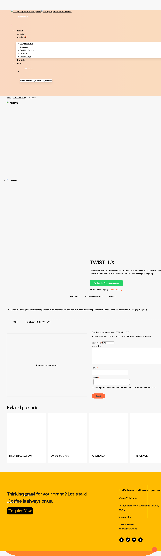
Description (75, 296)
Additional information (94, 296)
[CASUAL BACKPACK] (67, 432)
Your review (97, 346)
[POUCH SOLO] (108, 432)
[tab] (75, 296)
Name (95, 368)
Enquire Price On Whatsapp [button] (108, 283)
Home (9, 98)
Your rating (97, 343)
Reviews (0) (112, 296)
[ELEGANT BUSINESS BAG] (26, 432)
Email (96, 377)
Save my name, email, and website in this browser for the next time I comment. (125, 387)
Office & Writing (19, 98)
